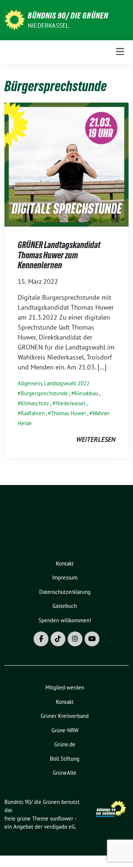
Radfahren (33, 413)
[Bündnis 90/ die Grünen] (14, 19)
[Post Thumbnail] (66, 164)
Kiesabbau (86, 393)
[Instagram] (75, 639)
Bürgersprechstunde (44, 393)
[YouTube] (92, 639)
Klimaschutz (35, 403)
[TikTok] (58, 639)
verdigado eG (59, 826)
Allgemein (30, 383)
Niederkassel (48, 25)
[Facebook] (41, 639)
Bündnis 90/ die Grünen (68, 15)
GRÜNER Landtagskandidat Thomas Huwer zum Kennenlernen (59, 255)
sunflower (61, 818)
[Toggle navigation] (120, 52)
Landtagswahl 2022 (66, 383)
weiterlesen (95, 439)
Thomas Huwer (68, 413)
